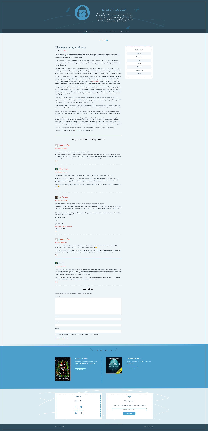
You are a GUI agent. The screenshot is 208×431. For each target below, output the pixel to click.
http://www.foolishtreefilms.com (63, 227)
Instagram (76, 413)
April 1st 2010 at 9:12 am (60, 266)
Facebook (76, 407)
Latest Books (103, 350)
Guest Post (139, 57)
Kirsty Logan (64, 169)
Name (57, 316)
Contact (128, 31)
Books (92, 31)
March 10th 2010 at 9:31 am (61, 172)
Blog (85, 31)
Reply (56, 161)
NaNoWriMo (95, 81)
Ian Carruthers (64, 197)
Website (57, 328)
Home (79, 31)
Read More (80, 369)
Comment (57, 296)
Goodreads (81, 413)
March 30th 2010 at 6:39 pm (61, 242)
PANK (75, 130)
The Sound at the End (134, 358)
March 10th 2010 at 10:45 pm (61, 200)
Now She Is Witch (81, 358)
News (139, 60)
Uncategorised (139, 70)
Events (100, 31)
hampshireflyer (64, 145)
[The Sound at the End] (114, 373)
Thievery (139, 67)
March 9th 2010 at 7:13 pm (61, 148)
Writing (65, 51)
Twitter (81, 407)
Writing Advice (110, 31)
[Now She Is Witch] (62, 381)
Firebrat (151, 426)
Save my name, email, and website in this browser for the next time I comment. (77, 334)
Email (57, 322)
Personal (139, 63)
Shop (120, 31)
